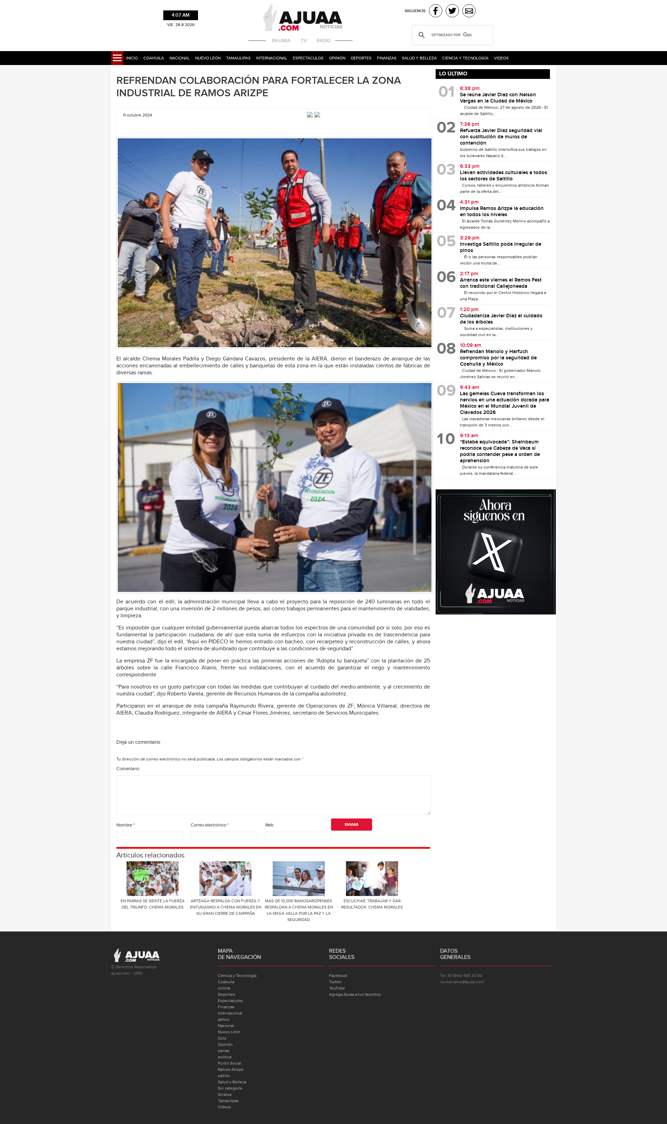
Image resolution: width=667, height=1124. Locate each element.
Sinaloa (224, 1094)
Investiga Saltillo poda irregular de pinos (500, 247)
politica (224, 1056)
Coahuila (153, 58)
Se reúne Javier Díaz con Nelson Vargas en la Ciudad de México (498, 98)
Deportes (361, 58)
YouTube (337, 988)
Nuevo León (208, 58)
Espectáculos (308, 58)
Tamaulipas (238, 58)
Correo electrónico (210, 825)
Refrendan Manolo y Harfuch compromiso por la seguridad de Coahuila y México (498, 358)
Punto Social (229, 1063)
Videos (501, 58)
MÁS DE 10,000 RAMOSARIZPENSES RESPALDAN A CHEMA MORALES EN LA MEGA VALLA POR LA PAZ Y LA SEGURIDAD (299, 910)
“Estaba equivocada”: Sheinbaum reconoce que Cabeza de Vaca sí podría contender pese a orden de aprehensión (500, 451)
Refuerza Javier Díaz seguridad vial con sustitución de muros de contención (501, 137)
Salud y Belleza (419, 58)
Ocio (222, 1038)
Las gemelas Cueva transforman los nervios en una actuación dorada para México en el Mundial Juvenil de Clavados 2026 (504, 403)
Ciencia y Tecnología (465, 58)
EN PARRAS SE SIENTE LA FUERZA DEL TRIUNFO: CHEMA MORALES (152, 904)
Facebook (338, 975)
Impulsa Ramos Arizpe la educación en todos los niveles (502, 211)
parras (223, 1050)
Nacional (180, 58)
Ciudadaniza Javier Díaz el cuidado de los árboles (501, 319)
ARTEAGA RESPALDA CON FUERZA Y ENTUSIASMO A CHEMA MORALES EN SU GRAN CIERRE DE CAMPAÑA (225, 907)
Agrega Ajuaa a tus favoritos (355, 994)
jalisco (224, 1019)
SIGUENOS (415, 11)
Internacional (271, 58)
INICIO (132, 58)
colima (224, 988)
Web (269, 825)
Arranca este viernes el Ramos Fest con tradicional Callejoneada (501, 283)
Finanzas (386, 58)
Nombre (125, 825)
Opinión (337, 58)
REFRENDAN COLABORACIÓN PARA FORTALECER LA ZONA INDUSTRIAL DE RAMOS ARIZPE (258, 86)
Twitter (335, 981)
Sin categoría (230, 1088)
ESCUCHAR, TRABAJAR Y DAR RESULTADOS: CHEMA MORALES (372, 904)
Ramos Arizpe (231, 1069)
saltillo (224, 1075)
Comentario (127, 769)
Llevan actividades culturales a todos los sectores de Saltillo (503, 176)
